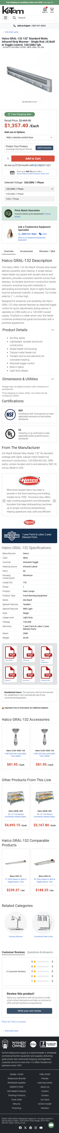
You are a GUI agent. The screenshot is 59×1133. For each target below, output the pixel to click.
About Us (45, 1087)
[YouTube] (41, 1128)
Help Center (44, 1074)
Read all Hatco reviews (14, 1021)
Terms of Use (20, 1123)
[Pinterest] (30, 1128)
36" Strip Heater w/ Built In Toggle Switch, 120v (44, 880)
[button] (45, 10)
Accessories (26, 251)
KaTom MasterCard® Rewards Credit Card (33, 174)
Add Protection (44, 148)
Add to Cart (33, 158)
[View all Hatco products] (29, 522)
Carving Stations (16, 936)
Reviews (45, 1108)
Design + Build (16, 1074)
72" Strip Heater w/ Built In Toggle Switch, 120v (15, 880)
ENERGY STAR (16, 1087)
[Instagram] (35, 1128)
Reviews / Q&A (47, 251)
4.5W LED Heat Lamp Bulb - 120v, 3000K (44, 755)
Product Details (14, 330)
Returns (16, 1104)
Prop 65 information (21, 708)
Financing (16, 1108)
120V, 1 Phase (12, 199)
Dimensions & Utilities (20, 379)
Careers (45, 1091)
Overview (9, 251)
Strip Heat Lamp (11, 32)
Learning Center (45, 1082)
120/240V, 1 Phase (14, 194)
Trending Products (16, 1095)
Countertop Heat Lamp (43, 936)
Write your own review (29, 1010)
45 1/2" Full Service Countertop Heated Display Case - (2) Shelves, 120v (16, 816)
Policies (44, 1078)
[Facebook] (20, 1128)
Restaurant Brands (17, 1078)
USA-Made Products (16, 1091)
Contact (45, 1095)
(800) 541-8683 (28, 234)
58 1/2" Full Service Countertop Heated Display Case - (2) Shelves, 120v (45, 816)
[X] (25, 1128)
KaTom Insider (45, 1104)
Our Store (45, 1099)
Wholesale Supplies (17, 1082)
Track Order (16, 1099)
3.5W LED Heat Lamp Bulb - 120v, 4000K (16, 755)
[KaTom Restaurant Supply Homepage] (13, 10)
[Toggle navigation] (5, 18)
